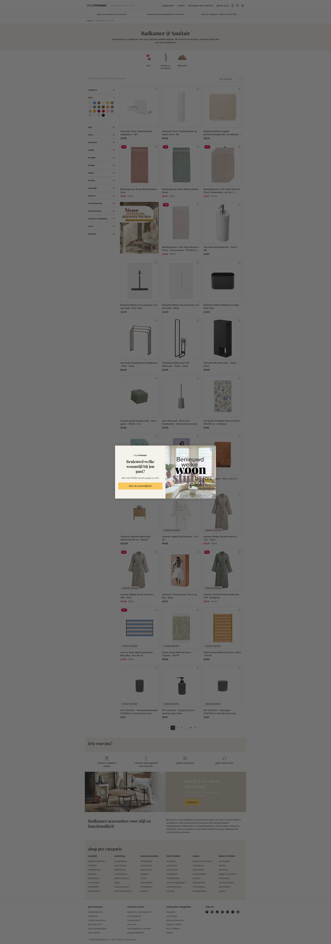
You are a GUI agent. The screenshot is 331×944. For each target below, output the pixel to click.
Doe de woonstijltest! (140, 486)
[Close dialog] (212, 449)
